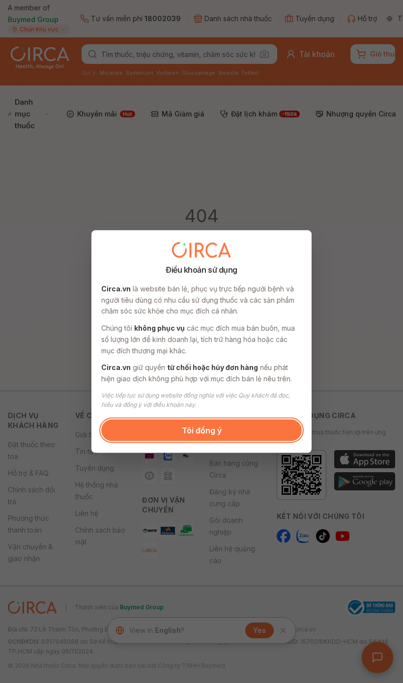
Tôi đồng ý (202, 430)
